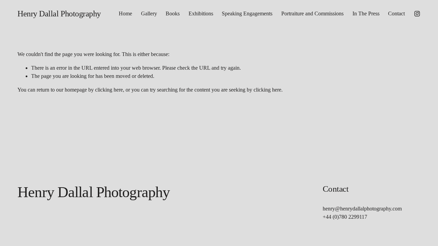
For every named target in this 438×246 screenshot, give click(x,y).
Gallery (149, 13)
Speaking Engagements (247, 13)
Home (125, 13)
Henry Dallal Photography (59, 13)
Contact (396, 13)
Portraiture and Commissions (312, 13)
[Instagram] (417, 13)
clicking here (109, 90)
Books (173, 13)
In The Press (365, 13)
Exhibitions (201, 13)
